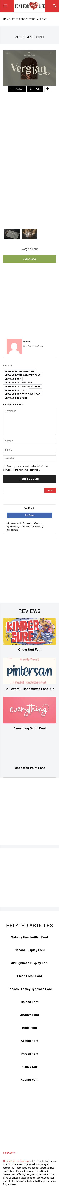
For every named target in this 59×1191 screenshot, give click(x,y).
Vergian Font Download (19, 382)
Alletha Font (29, 1041)
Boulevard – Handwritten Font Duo (29, 689)
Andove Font (29, 1015)
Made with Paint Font (29, 768)
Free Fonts (19, 19)
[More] (47, 89)
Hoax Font (29, 1028)
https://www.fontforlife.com (33, 346)
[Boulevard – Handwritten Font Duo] (29, 671)
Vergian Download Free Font (22, 375)
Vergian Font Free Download (22, 394)
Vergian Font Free (16, 390)
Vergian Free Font (16, 397)
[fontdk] (14, 346)
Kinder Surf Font (29, 649)
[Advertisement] (29, 129)
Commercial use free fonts (16, 1161)
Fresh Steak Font (29, 976)
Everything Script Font (29, 728)
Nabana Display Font (29, 950)
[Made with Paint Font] (29, 749)
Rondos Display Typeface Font (29, 989)
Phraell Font (29, 1053)
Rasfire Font (29, 1079)
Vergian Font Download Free (22, 386)
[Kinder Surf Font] (29, 631)
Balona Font (29, 1002)
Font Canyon (9, 1152)
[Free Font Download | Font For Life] (29, 6)
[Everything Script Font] (29, 710)
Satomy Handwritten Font (29, 937)
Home (6, 19)
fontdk (26, 341)
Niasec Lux (29, 1066)
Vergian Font (13, 378)
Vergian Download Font (19, 371)
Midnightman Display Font (29, 963)
